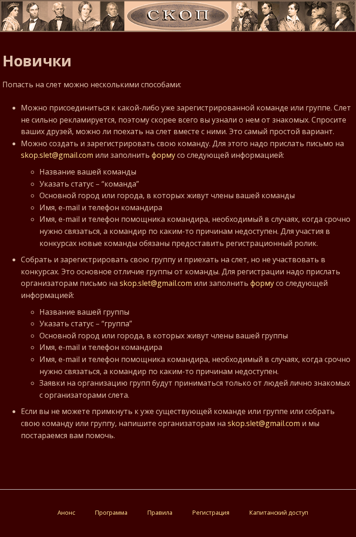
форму (163, 155)
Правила (159, 512)
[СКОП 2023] (178, 29)
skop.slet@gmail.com (57, 155)
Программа (111, 512)
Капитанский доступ (278, 512)
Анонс (66, 512)
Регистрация (210, 512)
